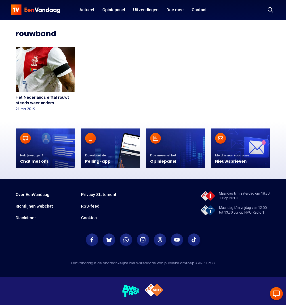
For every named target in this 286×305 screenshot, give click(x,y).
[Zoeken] (270, 9)
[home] (35, 9)
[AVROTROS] (130, 291)
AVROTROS (205, 263)
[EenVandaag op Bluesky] (109, 239)
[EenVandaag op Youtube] (177, 239)
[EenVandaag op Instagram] (143, 239)
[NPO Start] (154, 291)
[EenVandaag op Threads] (160, 239)
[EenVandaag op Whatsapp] (126, 239)
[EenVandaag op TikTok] (194, 239)
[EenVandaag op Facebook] (92, 239)
